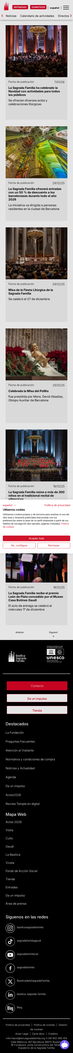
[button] (9, 505)
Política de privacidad (57, 505)
